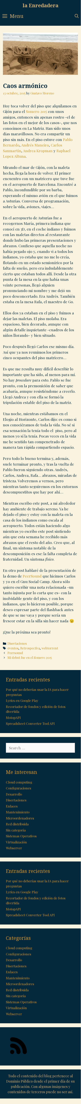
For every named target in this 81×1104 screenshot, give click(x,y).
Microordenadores (20, 818)
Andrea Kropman (38, 150)
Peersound (15, 653)
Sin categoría (16, 830)
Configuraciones (18, 788)
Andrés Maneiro (35, 144)
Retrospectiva (30, 648)
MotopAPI (13, 717)
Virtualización (16, 842)
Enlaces (12, 806)
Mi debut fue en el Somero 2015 (29, 657)
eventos (12, 648)
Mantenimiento (17, 812)
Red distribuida (17, 824)
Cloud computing (19, 782)
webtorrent (50, 648)
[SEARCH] (77, 16)
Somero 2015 (36, 111)
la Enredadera (40, 5)
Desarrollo (14, 794)
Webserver (14, 848)
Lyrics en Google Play (22, 700)
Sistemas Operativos (21, 836)
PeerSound (32, 576)
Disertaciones (17, 643)
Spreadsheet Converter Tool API (30, 723)
